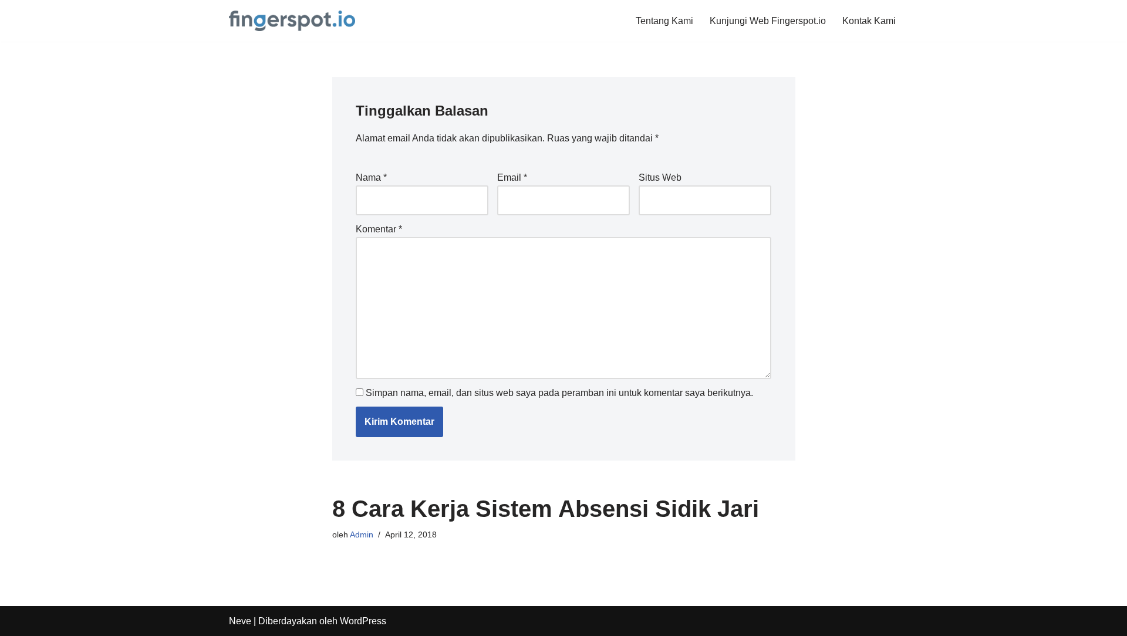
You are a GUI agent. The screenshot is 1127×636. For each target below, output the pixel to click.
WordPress (363, 621)
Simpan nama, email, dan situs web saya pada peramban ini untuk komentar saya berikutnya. (559, 393)
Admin (361, 534)
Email (512, 177)
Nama (371, 177)
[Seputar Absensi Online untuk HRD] (292, 21)
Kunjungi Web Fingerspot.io (768, 21)
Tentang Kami (664, 21)
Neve (240, 621)
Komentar (379, 229)
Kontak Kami (869, 21)
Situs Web (660, 177)
